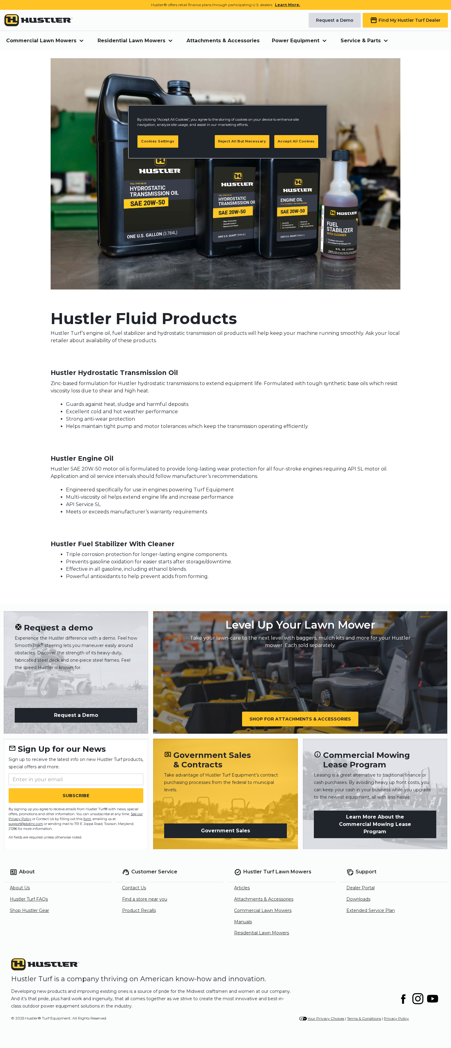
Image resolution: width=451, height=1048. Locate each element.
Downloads (358, 899)
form (87, 819)
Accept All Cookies (296, 141)
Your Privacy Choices (325, 1018)
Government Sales (225, 831)
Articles (242, 888)
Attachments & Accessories (223, 41)
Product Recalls (139, 910)
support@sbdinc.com (26, 824)
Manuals (243, 922)
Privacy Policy (396, 1018)
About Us (20, 888)
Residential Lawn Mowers (261, 933)
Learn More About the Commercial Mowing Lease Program (375, 824)
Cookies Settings (158, 141)
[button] (45, 41)
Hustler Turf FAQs (29, 899)
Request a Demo (76, 715)
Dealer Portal (360, 888)
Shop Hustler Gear (29, 910)
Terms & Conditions (364, 1018)
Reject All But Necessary (242, 141)
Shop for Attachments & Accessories (300, 719)
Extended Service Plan (370, 910)
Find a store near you (144, 899)
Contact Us (134, 888)
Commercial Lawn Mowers (262, 910)
